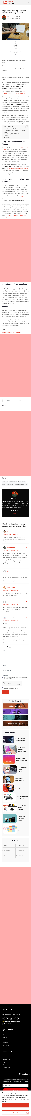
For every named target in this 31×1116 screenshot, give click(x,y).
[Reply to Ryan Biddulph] (26, 547)
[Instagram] (14, 1018)
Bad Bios (6, 135)
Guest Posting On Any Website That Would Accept (14, 131)
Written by (13, 16)
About (4, 1035)
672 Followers (21, 850)
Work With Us (6, 1040)
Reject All (15, 1112)
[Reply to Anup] (26, 531)
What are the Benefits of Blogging (11, 332)
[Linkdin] (11, 1018)
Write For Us (6, 1037)
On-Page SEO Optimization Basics (18, 168)
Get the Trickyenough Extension (12, 1021)
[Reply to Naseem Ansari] (26, 587)
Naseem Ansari (11, 587)
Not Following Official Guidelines (12, 133)
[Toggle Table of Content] (26, 126)
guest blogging (13, 481)
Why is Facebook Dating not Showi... (22, 829)
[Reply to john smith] (26, 601)
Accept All (15, 1105)
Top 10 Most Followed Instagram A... (22, 749)
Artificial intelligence (15, 723)
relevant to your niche (18, 197)
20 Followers (21, 845)
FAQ (4, 1062)
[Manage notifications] (27, 1113)
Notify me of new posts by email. (11, 688)
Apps (15, 718)
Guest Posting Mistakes (21, 484)
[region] (15, 1103)
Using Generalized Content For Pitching (14, 128)
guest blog (5, 481)
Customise (15, 1109)
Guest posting (21, 481)
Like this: (8, 137)
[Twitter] (7, 1018)
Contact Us (6, 1045)
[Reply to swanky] (26, 571)
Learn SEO (5, 1057)
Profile (14, 513)
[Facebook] (4, 1018)
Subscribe (15, 1090)
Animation (15, 712)
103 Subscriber (21, 855)
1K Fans (5, 845)
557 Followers (7, 850)
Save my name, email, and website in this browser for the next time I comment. (16, 678)
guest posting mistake (7, 484)
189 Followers (7, 855)
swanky (9, 571)
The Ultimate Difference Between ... (21, 818)
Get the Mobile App (9, 1024)
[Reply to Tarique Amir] (26, 618)
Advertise (5, 1042)
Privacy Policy (6, 1059)
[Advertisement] (15, 234)
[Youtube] (18, 1018)
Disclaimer (5, 1065)
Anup (8, 531)
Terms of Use (6, 1067)
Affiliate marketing (15, 706)
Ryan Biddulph (11, 547)
